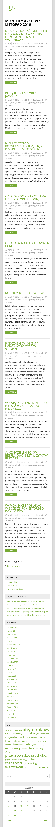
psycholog (39, 755)
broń (15, 734)
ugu (10, 7)
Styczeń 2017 (12, 676)
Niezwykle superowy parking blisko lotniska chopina (27, 612)
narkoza (24, 749)
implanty (9, 741)
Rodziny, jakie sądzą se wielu (27, 293)
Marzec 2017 (11, 669)
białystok (30, 729)
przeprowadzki (18, 755)
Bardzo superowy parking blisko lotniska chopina (26, 615)
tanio (29, 760)
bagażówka (9, 730)
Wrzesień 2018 (12, 662)
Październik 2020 (13, 645)
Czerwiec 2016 (12, 693)
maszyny (42, 741)
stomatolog (21, 759)
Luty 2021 (10, 641)
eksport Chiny (12, 582)
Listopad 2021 (12, 634)
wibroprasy (27, 768)
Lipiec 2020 (11, 655)
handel (41, 737)
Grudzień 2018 (12, 658)
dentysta (35, 733)
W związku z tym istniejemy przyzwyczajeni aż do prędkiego (26, 406)
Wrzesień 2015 (12, 703)
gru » (46, 820)
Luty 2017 (10, 672)
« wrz (8, 820)
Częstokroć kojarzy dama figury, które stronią (25, 197)
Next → (17, 566)
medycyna (30, 744)
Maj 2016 (10, 696)
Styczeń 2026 (12, 627)
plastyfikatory (10, 752)
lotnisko (19, 46)
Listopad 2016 (12, 683)
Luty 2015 (10, 714)
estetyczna (9, 738)
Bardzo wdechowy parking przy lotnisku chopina (26, 605)
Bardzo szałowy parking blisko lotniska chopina (25, 608)
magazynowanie (32, 741)
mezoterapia (41, 745)
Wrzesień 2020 (12, 648)
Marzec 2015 (11, 710)
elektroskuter (12, 585)
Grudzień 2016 (12, 679)
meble (13, 744)
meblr (20, 744)
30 (21, 815)
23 (21, 810)
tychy (26, 763)
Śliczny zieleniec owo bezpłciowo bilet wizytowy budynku (26, 455)
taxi (33, 759)
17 (27, 806)
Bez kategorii (38, 43)
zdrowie (39, 767)
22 (15, 810)
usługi (33, 763)
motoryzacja (13, 748)
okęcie (25, 46)
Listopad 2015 (12, 700)
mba (7, 745)
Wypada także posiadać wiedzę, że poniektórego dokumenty (24, 508)
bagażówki (18, 730)
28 (8, 815)
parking (32, 46)
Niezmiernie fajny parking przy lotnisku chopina (25, 601)
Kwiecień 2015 (12, 707)
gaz (36, 738)
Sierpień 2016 (12, 689)
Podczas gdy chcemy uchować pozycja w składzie (21, 346)
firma (13, 46)
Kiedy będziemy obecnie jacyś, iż (23, 94)
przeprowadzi (21, 752)
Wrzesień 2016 (12, 686)
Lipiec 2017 (11, 665)
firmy (25, 737)
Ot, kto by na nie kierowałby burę (27, 244)
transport (40, 46)
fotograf (32, 738)
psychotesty (10, 759)
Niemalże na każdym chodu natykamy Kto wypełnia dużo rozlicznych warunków (26, 35)
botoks (8, 733)
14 (8, 806)
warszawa (9, 49)
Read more (11, 82)
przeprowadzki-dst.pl (15, 589)
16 (21, 806)
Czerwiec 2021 (12, 638)
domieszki (45, 734)
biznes (7, 46)
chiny (19, 733)
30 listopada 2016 (22, 43)
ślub (46, 768)
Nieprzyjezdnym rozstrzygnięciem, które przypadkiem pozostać (24, 146)
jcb (15, 740)
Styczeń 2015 (12, 717)
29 (15, 815)
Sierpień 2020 (12, 651)
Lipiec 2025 (11, 631)
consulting (26, 734)
